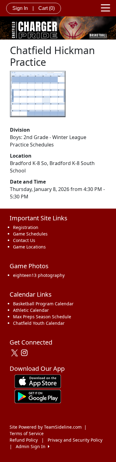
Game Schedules (30, 234)
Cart (46, 8)
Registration (25, 227)
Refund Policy (24, 440)
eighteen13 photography (39, 275)
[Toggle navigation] (105, 7)
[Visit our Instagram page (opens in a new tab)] (26, 353)
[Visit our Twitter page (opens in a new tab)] (15, 353)
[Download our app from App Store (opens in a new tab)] (38, 381)
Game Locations (29, 247)
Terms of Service (27, 433)
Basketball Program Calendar (43, 304)
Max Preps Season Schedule (42, 317)
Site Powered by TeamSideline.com (46, 427)
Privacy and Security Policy (75, 440)
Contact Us (24, 240)
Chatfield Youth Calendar (39, 323)
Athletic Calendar (31, 310)
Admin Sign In (32, 446)
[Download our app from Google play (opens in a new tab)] (38, 396)
